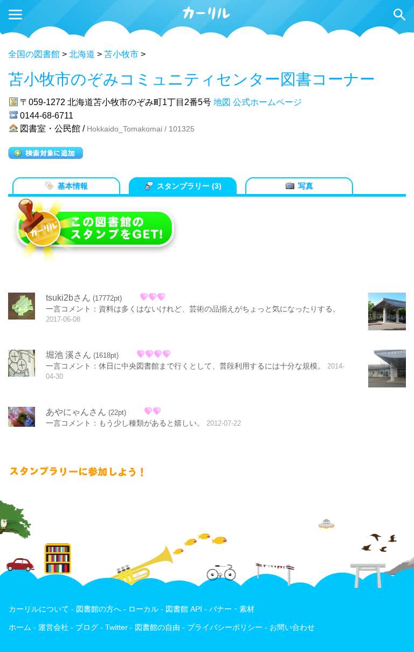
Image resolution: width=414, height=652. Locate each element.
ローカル (143, 609)
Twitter (116, 627)
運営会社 (53, 627)
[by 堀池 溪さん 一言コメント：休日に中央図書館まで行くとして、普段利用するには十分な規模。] (387, 370)
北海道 (82, 54)
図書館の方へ (98, 609)
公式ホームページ (267, 102)
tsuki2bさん (68, 297)
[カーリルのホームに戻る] (207, 18)
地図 (222, 102)
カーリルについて (39, 609)
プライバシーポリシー (225, 627)
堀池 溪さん (68, 354)
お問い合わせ (292, 627)
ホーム (20, 627)
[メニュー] (15, 14)
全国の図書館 (34, 54)
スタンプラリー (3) (189, 186)
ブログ (86, 627)
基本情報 (73, 186)
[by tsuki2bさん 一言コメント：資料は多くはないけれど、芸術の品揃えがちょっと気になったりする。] (387, 312)
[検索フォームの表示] (399, 14)
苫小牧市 (121, 54)
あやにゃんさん (76, 412)
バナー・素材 (231, 609)
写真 (305, 186)
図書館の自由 (157, 627)
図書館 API (183, 609)
